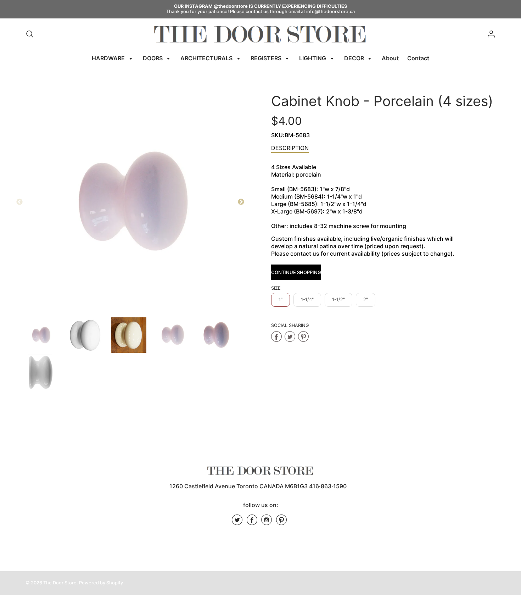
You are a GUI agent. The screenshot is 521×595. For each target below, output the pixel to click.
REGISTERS (267, 58)
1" (280, 299)
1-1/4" (307, 299)
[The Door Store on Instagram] (266, 522)
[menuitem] (113, 58)
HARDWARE (109, 58)
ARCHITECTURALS (207, 58)
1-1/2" (338, 299)
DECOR (354, 58)
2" (365, 299)
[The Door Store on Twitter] (237, 522)
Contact (418, 58)
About (390, 58)
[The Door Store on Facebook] (252, 522)
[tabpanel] (40, 335)
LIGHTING (313, 58)
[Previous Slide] (19, 202)
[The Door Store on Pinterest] (281, 522)
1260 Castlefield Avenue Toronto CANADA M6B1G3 (238, 486)
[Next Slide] (241, 202)
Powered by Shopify (101, 582)
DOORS (153, 58)
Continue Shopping (296, 272)
